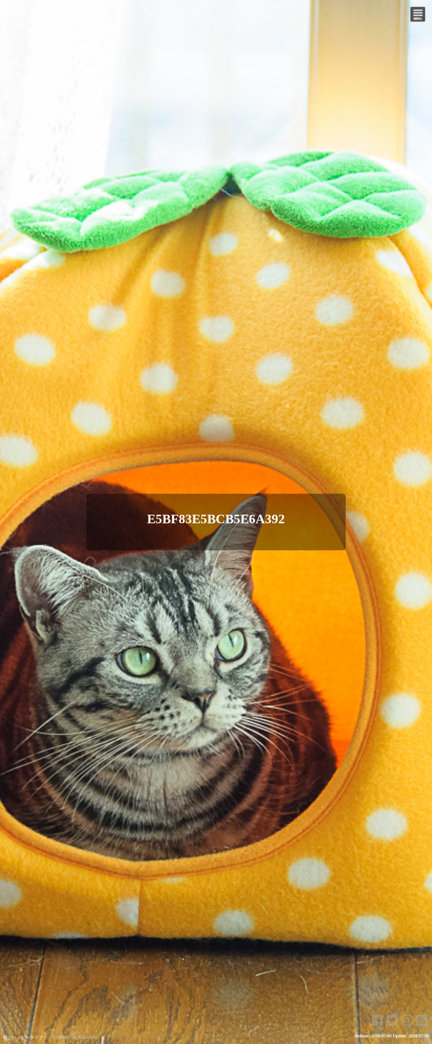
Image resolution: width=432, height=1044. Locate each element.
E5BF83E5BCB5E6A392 (216, 519)
